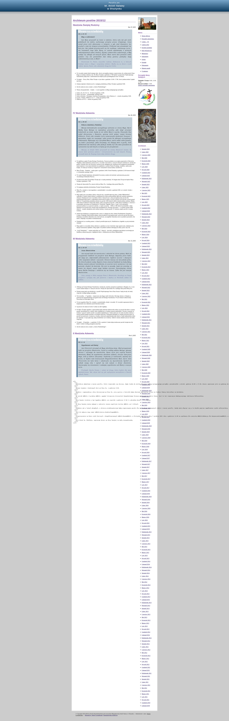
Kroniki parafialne (147, 47)
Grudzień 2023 (146, 243)
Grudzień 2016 (146, 490)
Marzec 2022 (145, 305)
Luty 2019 (145, 414)
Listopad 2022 (146, 281)
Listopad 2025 (146, 175)
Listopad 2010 (146, 705)
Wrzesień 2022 (146, 287)
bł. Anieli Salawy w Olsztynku (115, 6)
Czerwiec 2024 (146, 225)
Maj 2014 (144, 582)
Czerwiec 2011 (146, 685)
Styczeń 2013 (145, 629)
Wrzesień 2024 (146, 217)
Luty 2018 (145, 449)
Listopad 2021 (146, 317)
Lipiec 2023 (145, 258)
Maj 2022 (144, 299)
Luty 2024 (145, 237)
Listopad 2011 (146, 670)
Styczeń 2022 (145, 311)
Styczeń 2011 (145, 700)
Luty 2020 (145, 379)
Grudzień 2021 (146, 314)
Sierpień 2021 (146, 326)
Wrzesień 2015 (146, 535)
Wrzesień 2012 (146, 641)
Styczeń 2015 (145, 558)
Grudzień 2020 (146, 349)
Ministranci (145, 53)
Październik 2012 (147, 638)
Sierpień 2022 (146, 290)
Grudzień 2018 (146, 420)
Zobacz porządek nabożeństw (146, 85)
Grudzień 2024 (146, 208)
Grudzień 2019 (146, 384)
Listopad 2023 (146, 246)
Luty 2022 (145, 308)
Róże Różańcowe (147, 50)
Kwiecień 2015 (146, 549)
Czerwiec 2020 (146, 367)
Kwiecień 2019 (146, 408)
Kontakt (144, 62)
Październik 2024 (147, 214)
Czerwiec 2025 (146, 190)
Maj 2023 (144, 264)
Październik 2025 (147, 178)
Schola (144, 59)
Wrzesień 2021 (146, 323)
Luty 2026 (145, 167)
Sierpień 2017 (146, 467)
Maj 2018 (144, 440)
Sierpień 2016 (146, 502)
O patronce (145, 71)
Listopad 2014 (146, 564)
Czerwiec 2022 (146, 296)
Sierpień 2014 (146, 573)
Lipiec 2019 (145, 399)
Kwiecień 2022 (146, 302)
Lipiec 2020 (145, 364)
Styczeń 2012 (145, 664)
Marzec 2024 (145, 234)
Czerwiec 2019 (146, 402)
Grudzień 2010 (146, 703)
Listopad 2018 (146, 423)
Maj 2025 (144, 193)
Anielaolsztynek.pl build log (110, 715)
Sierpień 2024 (146, 220)
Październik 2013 (147, 602)
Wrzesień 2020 (146, 358)
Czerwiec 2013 (146, 614)
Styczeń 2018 (145, 452)
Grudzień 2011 (146, 667)
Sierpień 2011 (145, 679)
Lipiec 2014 (145, 576)
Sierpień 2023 (146, 255)
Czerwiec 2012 (146, 649)
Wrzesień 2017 (146, 464)
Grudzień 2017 (146, 455)
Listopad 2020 (146, 352)
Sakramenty (145, 56)
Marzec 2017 (145, 482)
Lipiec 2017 (145, 470)
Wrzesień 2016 (146, 499)
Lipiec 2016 (145, 505)
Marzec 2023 (145, 270)
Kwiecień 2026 (146, 161)
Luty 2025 (145, 202)
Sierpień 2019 (146, 396)
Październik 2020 (147, 355)
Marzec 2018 (145, 446)
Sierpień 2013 (146, 608)
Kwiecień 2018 (146, 443)
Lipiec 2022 (145, 293)
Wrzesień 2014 (146, 570)
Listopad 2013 (146, 599)
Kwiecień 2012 (146, 655)
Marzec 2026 (145, 164)
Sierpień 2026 (146, 149)
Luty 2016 (145, 520)
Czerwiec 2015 (146, 543)
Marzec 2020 (145, 376)
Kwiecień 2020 (146, 373)
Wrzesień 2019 (146, 393)
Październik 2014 (147, 567)
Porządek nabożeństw (148, 39)
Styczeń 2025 (145, 205)
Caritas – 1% (145, 42)
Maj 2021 (144, 334)
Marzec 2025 (145, 199)
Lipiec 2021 (145, 328)
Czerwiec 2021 (146, 331)
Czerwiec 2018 (146, 437)
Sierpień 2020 (146, 361)
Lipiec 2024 (145, 222)
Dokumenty (145, 65)
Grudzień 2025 (146, 172)
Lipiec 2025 (145, 187)
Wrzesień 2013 (146, 605)
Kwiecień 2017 (146, 479)
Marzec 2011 (145, 694)
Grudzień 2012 (146, 632)
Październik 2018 (147, 426)
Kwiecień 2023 (146, 267)
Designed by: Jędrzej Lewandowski (94, 715)
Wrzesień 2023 (146, 252)
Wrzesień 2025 (146, 181)
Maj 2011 (144, 688)
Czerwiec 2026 (146, 155)
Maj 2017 (144, 476)
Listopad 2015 (146, 529)
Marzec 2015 (145, 552)
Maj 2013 (144, 617)
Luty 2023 (145, 273)
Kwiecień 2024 (146, 231)
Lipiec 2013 (145, 611)
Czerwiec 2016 (146, 508)
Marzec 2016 (145, 517)
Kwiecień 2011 (146, 691)
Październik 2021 (147, 320)
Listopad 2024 (146, 211)
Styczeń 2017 (145, 488)
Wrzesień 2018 (146, 429)
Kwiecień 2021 (146, 337)
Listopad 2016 (146, 493)
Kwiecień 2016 (146, 514)
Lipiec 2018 (145, 435)
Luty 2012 (145, 661)
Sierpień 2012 (146, 644)
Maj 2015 (144, 546)
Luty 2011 (145, 697)
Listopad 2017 (146, 458)
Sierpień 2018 (146, 432)
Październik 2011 (146, 673)
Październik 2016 (147, 496)
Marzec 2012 (145, 658)
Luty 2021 (145, 343)
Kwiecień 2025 (146, 196)
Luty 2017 (145, 485)
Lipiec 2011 (145, 682)
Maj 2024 (144, 228)
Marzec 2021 (145, 340)
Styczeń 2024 (145, 240)
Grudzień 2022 (146, 278)
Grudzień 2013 (146, 596)
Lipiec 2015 (145, 541)
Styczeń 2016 (145, 523)
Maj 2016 (144, 511)
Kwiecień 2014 (146, 585)
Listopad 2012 (146, 635)
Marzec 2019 (145, 411)
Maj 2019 (144, 405)
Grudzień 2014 (146, 561)
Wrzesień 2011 (146, 676)
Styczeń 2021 (145, 346)
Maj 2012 (144, 652)
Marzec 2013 (145, 623)
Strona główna (146, 36)
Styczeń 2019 (145, 417)
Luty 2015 (145, 555)
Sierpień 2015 (146, 538)
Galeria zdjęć (145, 45)
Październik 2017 (147, 461)
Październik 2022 (147, 284)
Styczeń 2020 (145, 381)
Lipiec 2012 (145, 647)
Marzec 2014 (145, 588)
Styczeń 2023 (145, 275)
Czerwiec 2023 (146, 261)
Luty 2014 (145, 591)
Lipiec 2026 (145, 152)
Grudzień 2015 (146, 526)
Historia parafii (146, 68)
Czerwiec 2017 (146, 473)
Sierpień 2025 (146, 184)
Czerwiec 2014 (146, 579)
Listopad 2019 (146, 387)
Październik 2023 (147, 249)
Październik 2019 (147, 390)
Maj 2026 (144, 158)
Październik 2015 (147, 532)
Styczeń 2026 (145, 169)
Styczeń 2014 (145, 594)
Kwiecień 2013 (146, 620)
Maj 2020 (144, 370)
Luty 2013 (145, 626)
